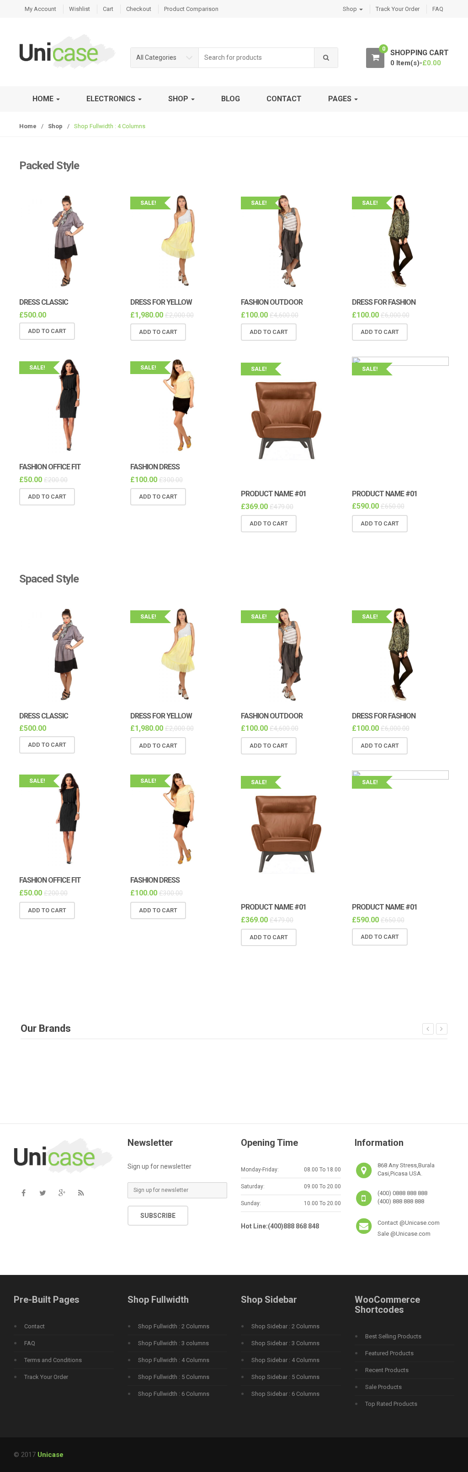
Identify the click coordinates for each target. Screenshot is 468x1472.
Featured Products (389, 1353)
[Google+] (61, 1193)
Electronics (111, 98)
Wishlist (79, 8)
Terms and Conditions (53, 1360)
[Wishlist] (105, 331)
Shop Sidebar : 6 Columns (285, 1393)
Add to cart (47, 331)
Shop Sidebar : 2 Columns (285, 1326)
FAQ (437, 8)
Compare (121, 331)
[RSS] (81, 1193)
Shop (350, 8)
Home (43, 98)
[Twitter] (42, 1193)
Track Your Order (398, 8)
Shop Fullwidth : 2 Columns (173, 1326)
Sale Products (383, 1387)
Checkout (138, 8)
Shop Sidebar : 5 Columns (285, 1376)
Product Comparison (191, 8)
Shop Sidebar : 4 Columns (285, 1360)
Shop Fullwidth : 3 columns (173, 1343)
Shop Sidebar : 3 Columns (285, 1343)
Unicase (50, 1455)
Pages (340, 98)
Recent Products (387, 1370)
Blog (230, 98)
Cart (108, 8)
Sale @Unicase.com (404, 1233)
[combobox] (256, 58)
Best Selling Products (393, 1336)
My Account (40, 8)
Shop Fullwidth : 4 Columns (173, 1360)
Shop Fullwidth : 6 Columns (173, 1393)
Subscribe (158, 1215)
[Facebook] (23, 1193)
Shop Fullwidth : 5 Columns (173, 1376)
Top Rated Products (391, 1403)
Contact (284, 98)
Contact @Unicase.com (409, 1222)
